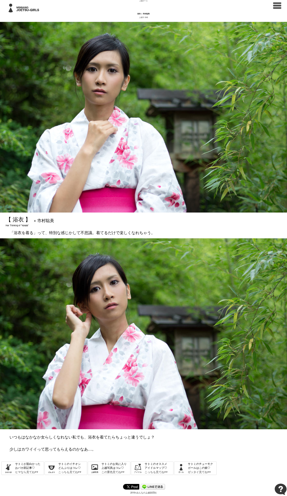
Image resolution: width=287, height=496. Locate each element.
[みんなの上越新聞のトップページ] (277, 5)
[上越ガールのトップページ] (25, 7)
